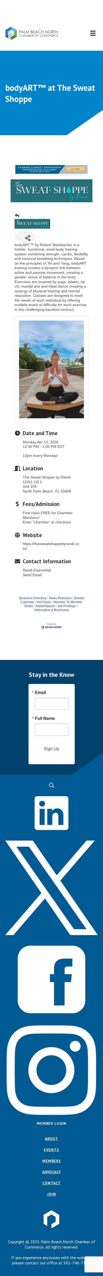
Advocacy (51, 1172)
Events (51, 1149)
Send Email (32, 575)
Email (40, 692)
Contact (52, 1183)
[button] (51, 13)
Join (51, 1194)
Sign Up (51, 748)
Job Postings (66, 606)
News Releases (60, 598)
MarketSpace (45, 606)
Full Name (45, 718)
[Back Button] (17, 216)
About (51, 1138)
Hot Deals (44, 602)
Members (51, 1160)
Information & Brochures (51, 610)
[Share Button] (25, 237)
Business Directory (32, 598)
